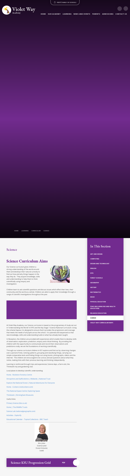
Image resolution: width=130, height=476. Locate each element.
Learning (25, 231)
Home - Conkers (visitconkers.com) (19, 387)
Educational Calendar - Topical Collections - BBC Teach (27, 419)
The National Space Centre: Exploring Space (23, 391)
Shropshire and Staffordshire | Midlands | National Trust (28, 379)
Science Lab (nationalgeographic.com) (20, 411)
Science (46, 231)
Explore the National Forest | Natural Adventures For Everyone (30, 383)
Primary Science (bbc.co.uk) (16, 403)
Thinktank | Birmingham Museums (20, 395)
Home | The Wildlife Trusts (16, 407)
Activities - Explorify (13, 415)
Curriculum (36, 231)
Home (16, 231)
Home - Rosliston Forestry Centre (19, 375)
